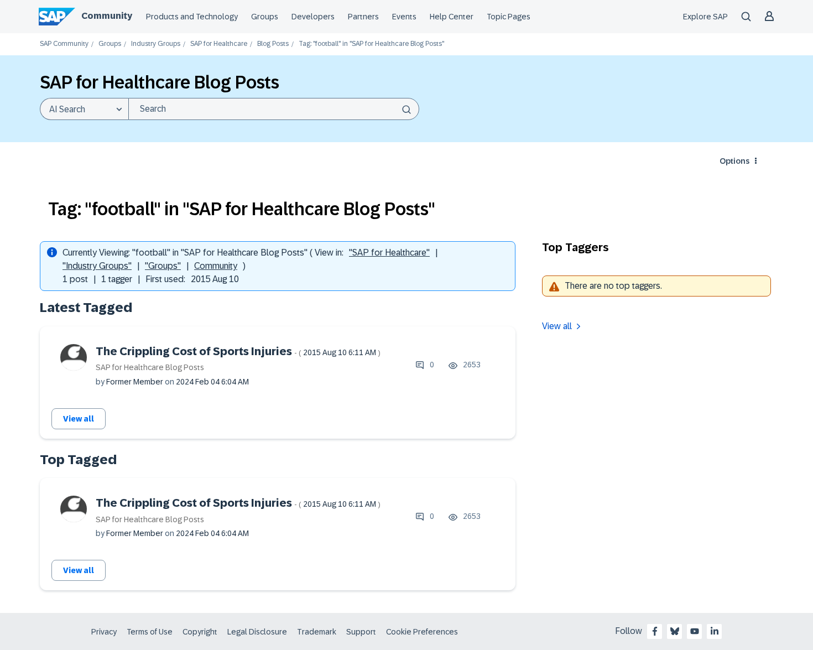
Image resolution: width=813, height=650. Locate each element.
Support (361, 631)
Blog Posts (273, 44)
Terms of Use (150, 631)
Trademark (316, 631)
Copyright (200, 631)
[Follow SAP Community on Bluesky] (674, 631)
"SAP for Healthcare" (389, 252)
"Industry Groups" (97, 266)
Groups (264, 16)
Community (106, 15)
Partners (363, 16)
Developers (313, 16)
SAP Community (64, 44)
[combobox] (273, 109)
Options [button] (734, 161)
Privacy (104, 631)
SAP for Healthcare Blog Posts (150, 367)
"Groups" (163, 266)
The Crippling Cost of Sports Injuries (238, 351)
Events (404, 16)
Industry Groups (155, 44)
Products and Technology (192, 16)
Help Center (451, 16)
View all (78, 418)
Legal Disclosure (257, 631)
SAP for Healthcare (218, 44)
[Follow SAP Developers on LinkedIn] (714, 631)
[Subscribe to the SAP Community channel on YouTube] (694, 631)
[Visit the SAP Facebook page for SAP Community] (654, 631)
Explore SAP (705, 16)
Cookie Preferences (422, 631)
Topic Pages (508, 16)
